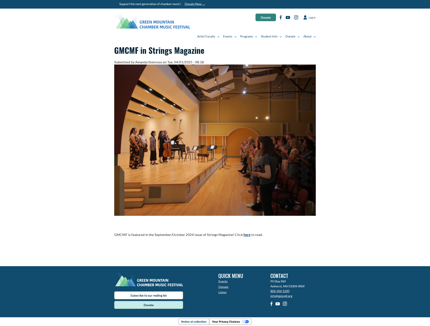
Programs (246, 36)
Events (227, 36)
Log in (312, 17)
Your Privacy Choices (226, 321)
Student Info (269, 36)
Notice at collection (193, 321)
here (247, 235)
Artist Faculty (206, 36)
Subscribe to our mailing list (149, 295)
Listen (222, 292)
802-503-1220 (279, 291)
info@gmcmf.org (281, 296)
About (307, 36)
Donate (266, 17)
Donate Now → (195, 4)
